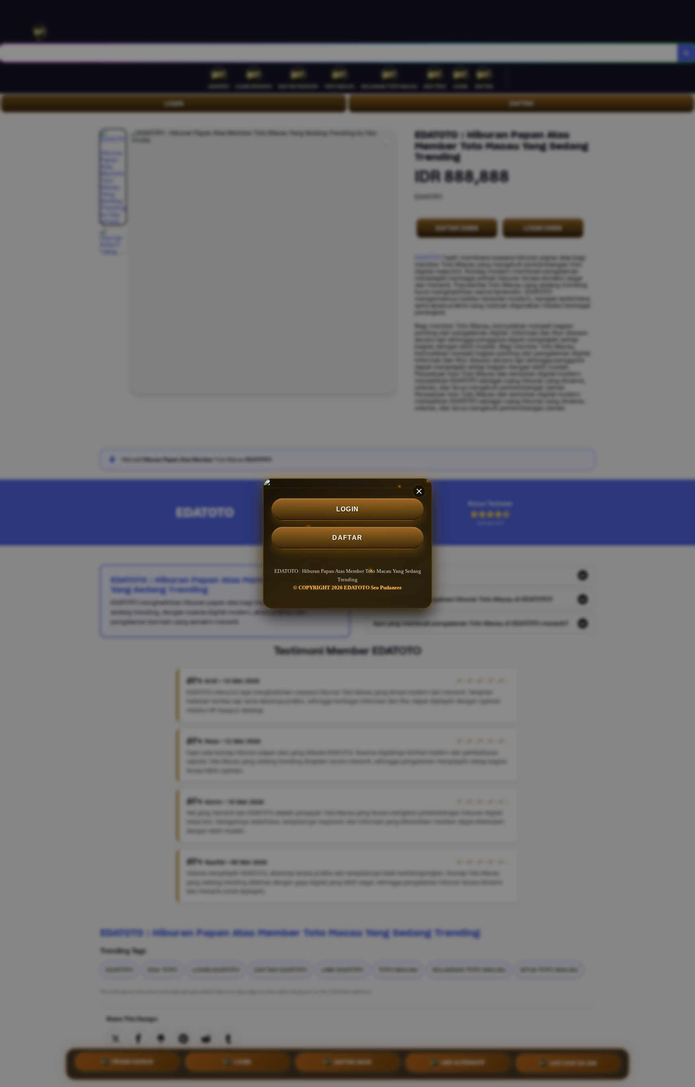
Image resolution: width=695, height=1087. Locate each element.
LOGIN (347, 509)
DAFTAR (347, 537)
